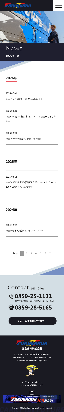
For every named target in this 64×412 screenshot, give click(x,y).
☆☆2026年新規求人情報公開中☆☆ (23, 138)
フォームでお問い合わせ (31, 321)
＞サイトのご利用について (32, 385)
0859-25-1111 (33, 296)
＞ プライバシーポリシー (32, 382)
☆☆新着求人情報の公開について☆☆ (24, 230)
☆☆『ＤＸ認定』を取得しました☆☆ (24, 98)
